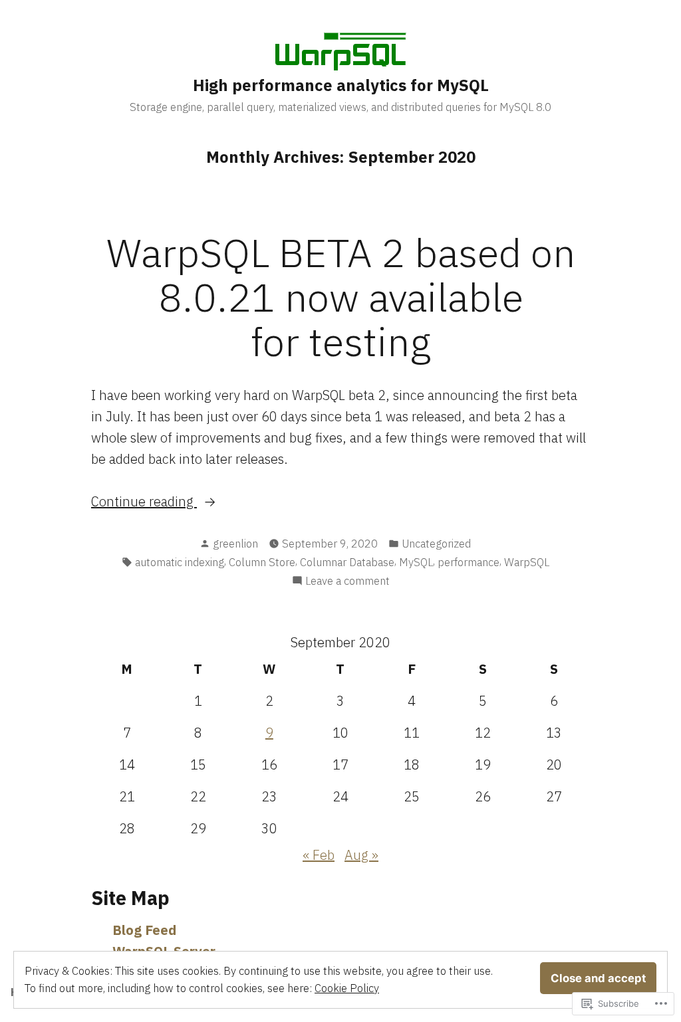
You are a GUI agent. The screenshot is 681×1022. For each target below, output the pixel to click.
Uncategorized (436, 543)
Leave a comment (347, 581)
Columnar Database (347, 562)
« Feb (319, 855)
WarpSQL (526, 562)
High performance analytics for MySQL (341, 85)
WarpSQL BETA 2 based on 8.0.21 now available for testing (340, 297)
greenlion (235, 543)
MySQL (416, 562)
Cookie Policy (347, 988)
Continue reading (144, 502)
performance (468, 562)
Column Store (262, 562)
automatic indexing (179, 562)
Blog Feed (144, 930)
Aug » (361, 855)
